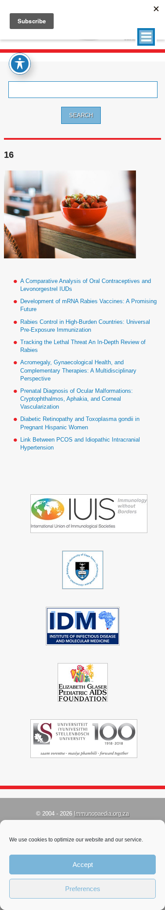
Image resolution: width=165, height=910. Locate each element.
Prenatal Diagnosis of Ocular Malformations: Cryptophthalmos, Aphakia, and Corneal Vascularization (76, 399)
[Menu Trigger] (146, 36)
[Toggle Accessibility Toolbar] (19, 63)
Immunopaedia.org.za (101, 813)
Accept (83, 864)
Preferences (82, 888)
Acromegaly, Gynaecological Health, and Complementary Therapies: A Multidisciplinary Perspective (78, 370)
